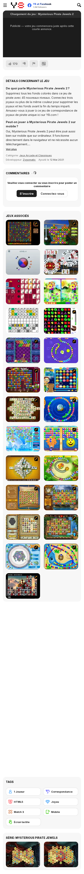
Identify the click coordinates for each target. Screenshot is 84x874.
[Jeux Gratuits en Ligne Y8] (17, 5)
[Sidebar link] (5, 5)
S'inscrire (27, 193)
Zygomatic (29, 159)
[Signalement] (33, 63)
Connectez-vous (52, 193)
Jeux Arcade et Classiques (35, 155)
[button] (11, 149)
